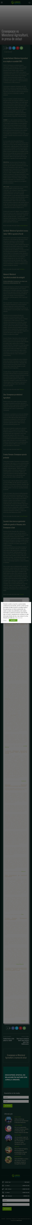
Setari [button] (4, 620)
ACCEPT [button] (13, 620)
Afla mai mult (18, 618)
